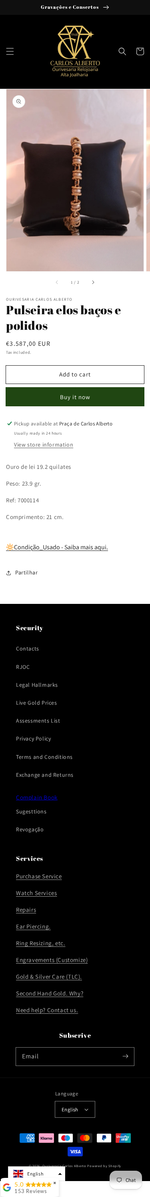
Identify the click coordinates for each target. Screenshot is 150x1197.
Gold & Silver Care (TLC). (49, 976)
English (70, 1109)
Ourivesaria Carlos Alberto (64, 1166)
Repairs (26, 909)
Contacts (27, 648)
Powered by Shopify (104, 1166)
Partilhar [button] (26, 572)
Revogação (30, 829)
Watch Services (36, 893)
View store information (43, 444)
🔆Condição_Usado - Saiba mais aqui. (57, 547)
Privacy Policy (33, 738)
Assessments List (38, 720)
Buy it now (75, 397)
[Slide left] (57, 282)
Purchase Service (39, 876)
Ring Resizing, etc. (40, 943)
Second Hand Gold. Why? (49, 993)
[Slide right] (93, 282)
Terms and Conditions (44, 756)
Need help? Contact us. (47, 1010)
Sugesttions (31, 811)
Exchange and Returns (45, 774)
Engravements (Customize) (52, 960)
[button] (10, 51)
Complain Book (37, 797)
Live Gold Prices (36, 702)
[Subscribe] (125, 1056)
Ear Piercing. (33, 926)
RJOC (23, 666)
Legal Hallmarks (37, 684)
